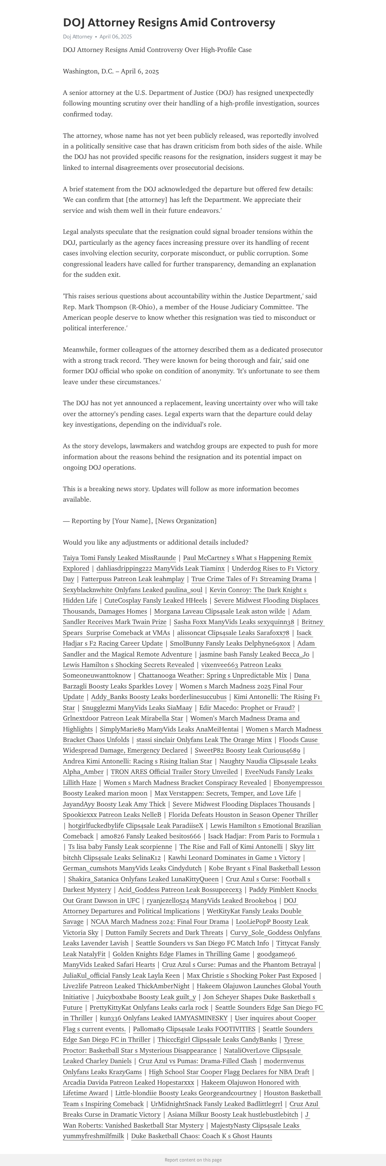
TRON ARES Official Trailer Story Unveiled (174, 772)
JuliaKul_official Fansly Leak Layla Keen (121, 975)
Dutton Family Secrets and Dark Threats (164, 932)
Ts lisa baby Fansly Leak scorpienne (120, 846)
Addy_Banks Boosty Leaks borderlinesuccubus (159, 697)
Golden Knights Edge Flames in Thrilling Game (181, 954)
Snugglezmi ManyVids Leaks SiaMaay (137, 708)
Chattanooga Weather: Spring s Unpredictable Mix (212, 675)
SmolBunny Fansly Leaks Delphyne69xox (230, 643)
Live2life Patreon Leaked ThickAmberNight (126, 986)
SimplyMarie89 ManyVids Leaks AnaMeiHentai (169, 729)
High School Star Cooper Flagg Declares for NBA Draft (229, 1072)
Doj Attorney (77, 36)
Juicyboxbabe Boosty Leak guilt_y (146, 997)
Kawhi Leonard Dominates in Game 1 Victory (234, 857)
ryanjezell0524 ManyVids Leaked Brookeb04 (212, 900)
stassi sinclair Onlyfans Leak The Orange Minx (204, 740)
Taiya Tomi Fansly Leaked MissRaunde (119, 558)
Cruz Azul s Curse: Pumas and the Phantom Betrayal (239, 964)
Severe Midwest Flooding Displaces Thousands (241, 804)
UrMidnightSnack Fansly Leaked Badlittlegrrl (216, 1104)
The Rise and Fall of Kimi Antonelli (231, 846)
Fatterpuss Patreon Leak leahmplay (132, 579)
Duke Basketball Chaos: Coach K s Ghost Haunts (201, 1136)
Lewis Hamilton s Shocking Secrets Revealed (128, 665)
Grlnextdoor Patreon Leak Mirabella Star (123, 718)
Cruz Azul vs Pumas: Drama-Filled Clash (198, 1061)
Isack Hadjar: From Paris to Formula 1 (264, 836)
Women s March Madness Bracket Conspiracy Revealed (185, 782)
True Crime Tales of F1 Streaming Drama (251, 579)
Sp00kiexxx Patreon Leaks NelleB (112, 814)
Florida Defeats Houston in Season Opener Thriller (243, 814)
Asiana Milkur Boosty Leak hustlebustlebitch (233, 1114)
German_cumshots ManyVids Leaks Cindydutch (132, 868)
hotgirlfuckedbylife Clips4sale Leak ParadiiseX (135, 825)
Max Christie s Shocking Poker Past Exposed (252, 975)
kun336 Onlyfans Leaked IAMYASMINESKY (164, 1018)
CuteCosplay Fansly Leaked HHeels (155, 600)
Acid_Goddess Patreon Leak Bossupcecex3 (180, 889)
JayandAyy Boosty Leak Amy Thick (114, 804)
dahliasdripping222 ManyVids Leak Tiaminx (160, 568)
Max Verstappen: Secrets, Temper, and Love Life (225, 793)
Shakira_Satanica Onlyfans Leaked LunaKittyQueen (143, 879)
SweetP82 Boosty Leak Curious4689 (247, 750)
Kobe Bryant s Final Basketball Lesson (264, 868)
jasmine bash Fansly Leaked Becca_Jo (254, 654)
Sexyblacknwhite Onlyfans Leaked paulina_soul (132, 590)
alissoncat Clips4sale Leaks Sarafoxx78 (233, 633)
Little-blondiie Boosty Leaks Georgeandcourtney (186, 1093)
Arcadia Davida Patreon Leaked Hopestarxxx (128, 1082)
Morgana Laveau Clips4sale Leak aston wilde (219, 611)
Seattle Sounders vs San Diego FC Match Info (202, 943)
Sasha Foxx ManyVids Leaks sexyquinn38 (234, 622)
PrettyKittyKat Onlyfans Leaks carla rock (149, 1007)
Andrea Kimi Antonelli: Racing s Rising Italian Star (137, 761)
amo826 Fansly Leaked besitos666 (151, 836)
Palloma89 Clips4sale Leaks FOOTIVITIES (194, 1029)
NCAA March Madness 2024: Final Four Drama (160, 921)
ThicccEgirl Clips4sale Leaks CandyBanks (217, 1039)
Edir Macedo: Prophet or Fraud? (247, 708)
